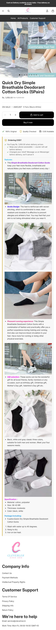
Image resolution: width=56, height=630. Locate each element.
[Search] (8, 11)
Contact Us (7, 573)
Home (13, 18)
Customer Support (37, 18)
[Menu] (3, 11)
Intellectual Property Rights (13, 582)
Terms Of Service (9, 597)
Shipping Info (7, 605)
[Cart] (53, 11)
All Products (23, 18)
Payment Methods (10, 577)
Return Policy (7, 610)
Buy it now (28, 122)
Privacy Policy (8, 601)
